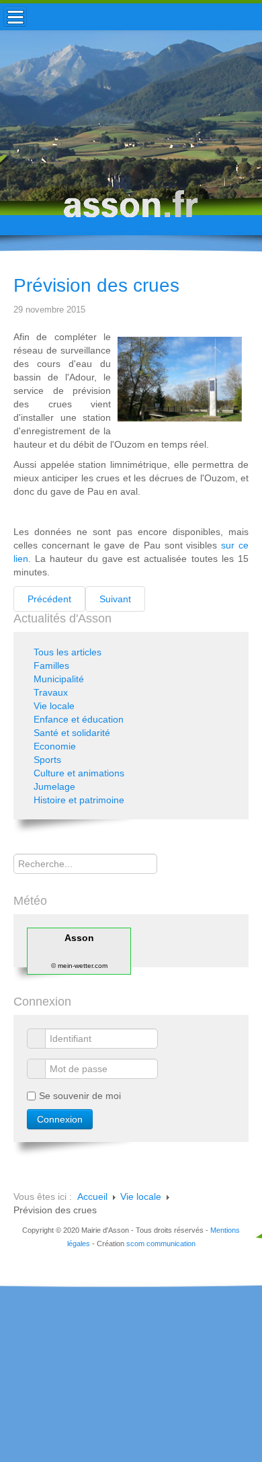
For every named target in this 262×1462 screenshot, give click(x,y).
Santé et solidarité (72, 732)
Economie (55, 746)
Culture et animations (79, 773)
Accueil (92, 1196)
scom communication (160, 1244)
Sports (47, 759)
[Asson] (131, 210)
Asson (79, 937)
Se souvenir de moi (80, 1095)
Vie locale (54, 705)
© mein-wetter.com (79, 965)
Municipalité (59, 679)
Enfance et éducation (79, 719)
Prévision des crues (96, 285)
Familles (51, 665)
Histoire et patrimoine (79, 800)
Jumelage (54, 786)
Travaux (51, 692)
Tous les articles (67, 652)
